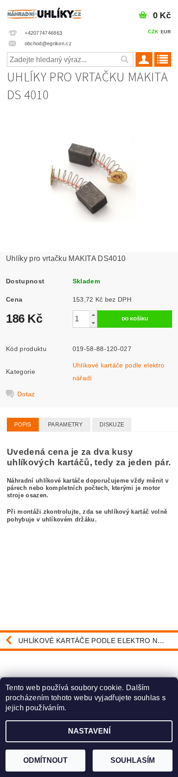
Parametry (65, 424)
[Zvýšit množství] (93, 314)
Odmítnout (45, 760)
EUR (166, 31)
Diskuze (111, 424)
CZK (153, 31)
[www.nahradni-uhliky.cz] (44, 12)
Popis (22, 424)
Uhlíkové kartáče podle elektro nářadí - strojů (98, 640)
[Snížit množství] (93, 323)
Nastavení (89, 731)
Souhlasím (132, 760)
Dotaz (26, 394)
